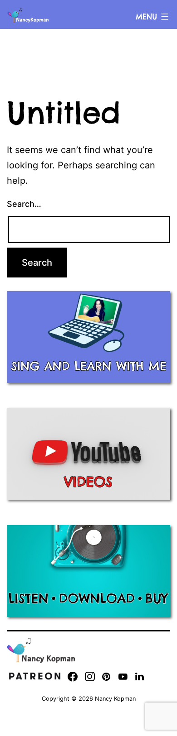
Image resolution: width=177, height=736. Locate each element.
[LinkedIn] (139, 677)
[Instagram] (90, 677)
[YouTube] (123, 677)
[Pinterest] (106, 677)
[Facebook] (73, 677)
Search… (24, 204)
